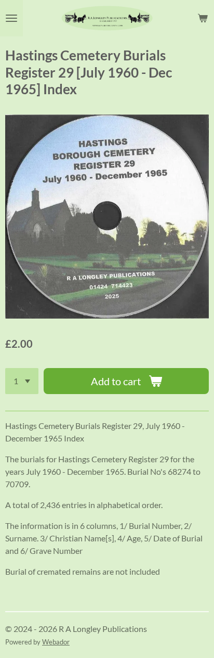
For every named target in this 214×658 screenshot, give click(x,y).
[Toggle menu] (11, 18)
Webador (56, 642)
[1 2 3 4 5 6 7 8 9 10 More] (21, 381)
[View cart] (202, 18)
